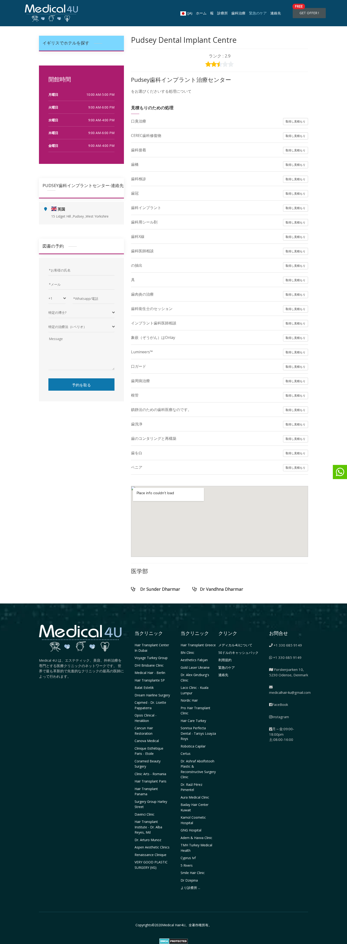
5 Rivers (187, 865)
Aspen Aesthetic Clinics (152, 847)
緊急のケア (258, 13)
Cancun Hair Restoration (144, 731)
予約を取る (81, 385)
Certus (185, 753)
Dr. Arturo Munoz (148, 840)
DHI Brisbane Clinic (149, 665)
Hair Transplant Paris (150, 781)
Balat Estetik (144, 687)
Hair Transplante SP (150, 680)
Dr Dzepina (189, 880)
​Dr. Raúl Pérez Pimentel (191, 787)
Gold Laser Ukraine (195, 667)
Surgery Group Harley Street (151, 804)
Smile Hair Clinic (193, 872)
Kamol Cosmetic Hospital (193, 820)
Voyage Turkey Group (151, 658)
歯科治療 (238, 13)
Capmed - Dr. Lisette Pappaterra (150, 705)
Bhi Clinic (187, 652)
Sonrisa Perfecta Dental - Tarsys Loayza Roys (198, 733)
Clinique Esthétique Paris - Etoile (149, 751)
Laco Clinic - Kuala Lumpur (194, 690)
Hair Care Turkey (193, 720)
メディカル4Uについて (235, 645)
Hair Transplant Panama (146, 791)
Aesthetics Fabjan (194, 660)
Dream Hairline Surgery (152, 695)
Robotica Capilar (193, 746)
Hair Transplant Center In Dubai (152, 648)
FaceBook (280, 704)
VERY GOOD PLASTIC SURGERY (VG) (151, 865)
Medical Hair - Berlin (150, 672)
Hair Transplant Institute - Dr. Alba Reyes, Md (148, 827)
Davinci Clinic (144, 814)
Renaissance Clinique (150, 854)
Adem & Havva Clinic (196, 837)
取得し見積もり (295, 121)
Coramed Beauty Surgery (148, 764)
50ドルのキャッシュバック (238, 652)
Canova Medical (147, 741)
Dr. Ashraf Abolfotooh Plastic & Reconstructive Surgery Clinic (198, 769)
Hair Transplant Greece (198, 645)
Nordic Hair (189, 700)
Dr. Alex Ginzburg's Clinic (195, 677)
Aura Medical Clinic (195, 797)
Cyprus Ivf (188, 858)
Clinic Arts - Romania (150, 774)
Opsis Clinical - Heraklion (146, 718)
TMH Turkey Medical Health (196, 848)
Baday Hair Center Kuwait (194, 807)
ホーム (201, 13)
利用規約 (225, 660)
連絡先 (275, 13)
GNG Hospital (191, 830)
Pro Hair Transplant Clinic (195, 711)
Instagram (280, 716)
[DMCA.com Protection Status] (173, 940)
